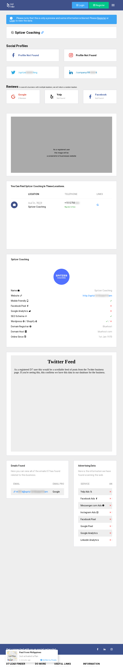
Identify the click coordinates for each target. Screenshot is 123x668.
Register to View (70, 207)
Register (100, 5)
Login (81, 5)
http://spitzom (97, 295)
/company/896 (86, 72)
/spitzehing (27, 72)
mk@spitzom (32, 491)
